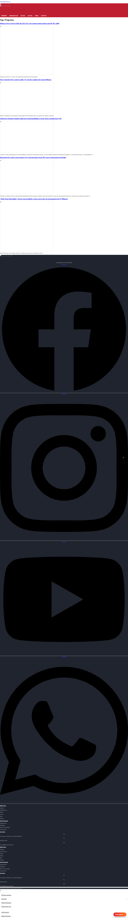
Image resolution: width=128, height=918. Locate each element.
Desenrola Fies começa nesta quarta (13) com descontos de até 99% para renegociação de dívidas (33, 157)
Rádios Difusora (6, 916)
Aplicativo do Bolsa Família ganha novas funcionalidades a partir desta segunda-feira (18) (30, 118)
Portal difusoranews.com (5, 1)
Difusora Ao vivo (6, 906)
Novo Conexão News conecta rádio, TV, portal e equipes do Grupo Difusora (25, 80)
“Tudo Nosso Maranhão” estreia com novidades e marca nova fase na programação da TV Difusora (34, 199)
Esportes (43, 15)
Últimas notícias (6, 895)
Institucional (5, 912)
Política (23, 15)
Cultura (30, 15)
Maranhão (4, 15)
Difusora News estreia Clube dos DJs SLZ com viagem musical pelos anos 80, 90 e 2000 (29, 23)
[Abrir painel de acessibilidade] (125, 459)
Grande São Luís (13, 15)
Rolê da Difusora (6, 902)
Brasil (36, 15)
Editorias (64, 899)
